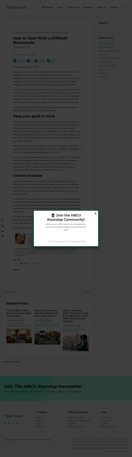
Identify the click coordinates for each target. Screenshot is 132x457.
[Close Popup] (95, 214)
